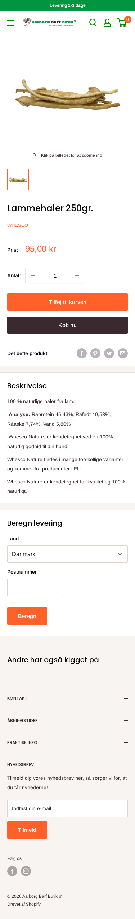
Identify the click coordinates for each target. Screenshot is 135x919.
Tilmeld (27, 830)
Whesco (17, 225)
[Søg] (93, 23)
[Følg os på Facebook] (12, 871)
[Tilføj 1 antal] (77, 275)
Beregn (27, 616)
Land (13, 539)
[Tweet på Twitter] (109, 353)
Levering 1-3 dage (68, 5)
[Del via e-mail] (123, 353)
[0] (121, 22)
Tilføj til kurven (67, 302)
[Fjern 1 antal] (33, 275)
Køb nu (67, 325)
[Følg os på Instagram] (26, 871)
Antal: (14, 275)
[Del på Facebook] (82, 353)
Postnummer (22, 572)
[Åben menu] (10, 23)
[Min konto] (107, 23)
